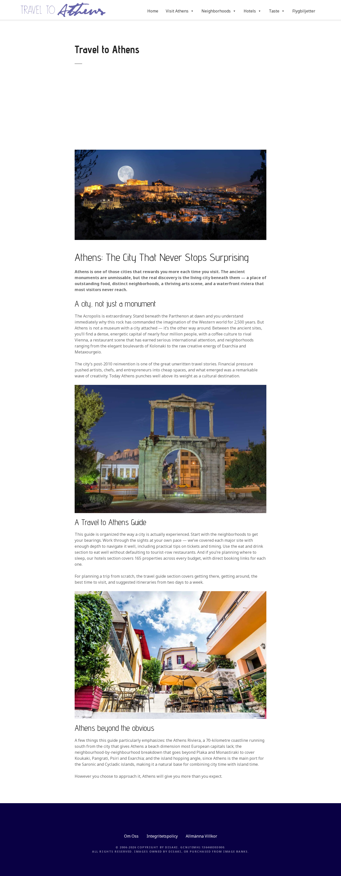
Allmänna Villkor (201, 836)
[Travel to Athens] (170, 152)
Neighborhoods (216, 11)
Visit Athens (177, 11)
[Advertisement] (170, 111)
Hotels (250, 11)
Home (152, 11)
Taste (274, 11)
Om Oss (131, 836)
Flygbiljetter (303, 11)
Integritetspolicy (162, 836)
